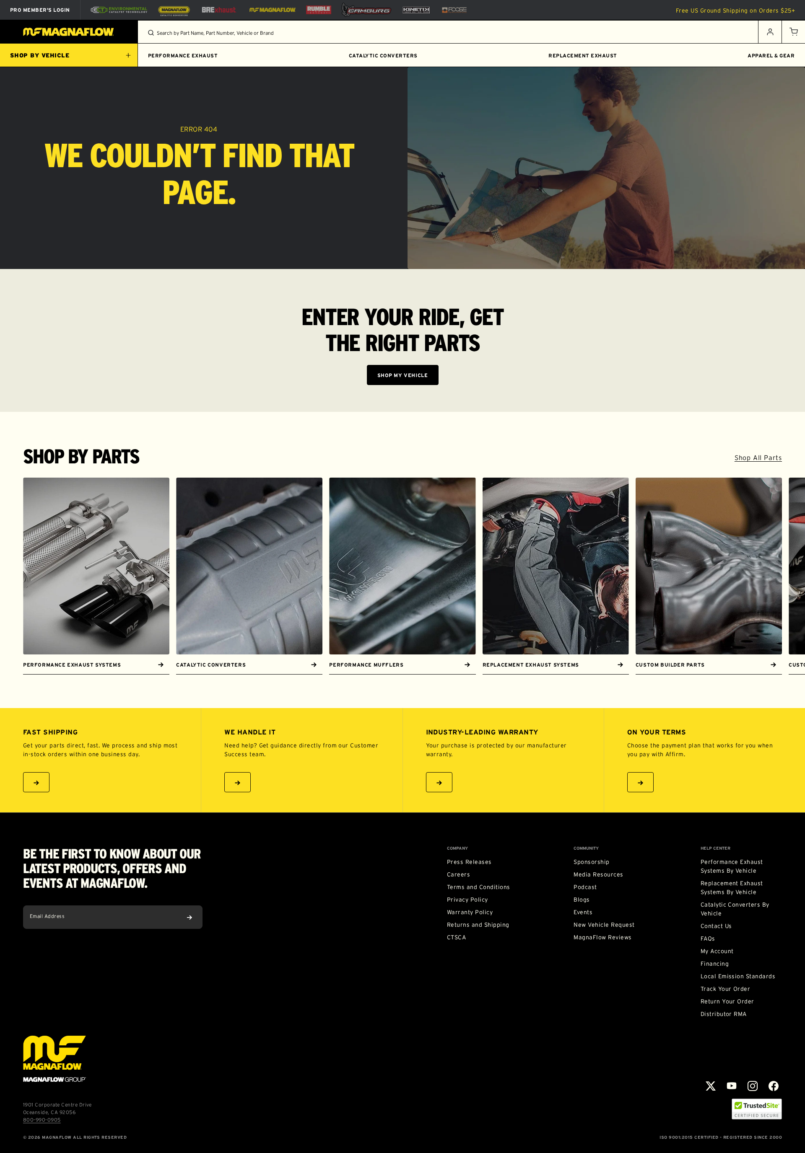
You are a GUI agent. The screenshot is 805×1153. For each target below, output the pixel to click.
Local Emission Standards (738, 976)
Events (583, 912)
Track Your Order (725, 988)
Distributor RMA (724, 1014)
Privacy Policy (467, 899)
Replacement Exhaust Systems (531, 664)
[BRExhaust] (219, 10)
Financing (715, 963)
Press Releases (469, 861)
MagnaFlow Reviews (602, 937)
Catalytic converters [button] (383, 55)
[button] (793, 32)
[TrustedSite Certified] (757, 1109)
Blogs (581, 899)
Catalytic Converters (211, 664)
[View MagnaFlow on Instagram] (752, 1086)
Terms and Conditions (478, 887)
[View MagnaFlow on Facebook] (773, 1086)
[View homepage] (69, 32)
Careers (458, 874)
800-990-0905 (42, 1119)
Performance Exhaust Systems (72, 664)
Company (457, 848)
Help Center (715, 848)
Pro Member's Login (40, 10)
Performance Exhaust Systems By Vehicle (732, 866)
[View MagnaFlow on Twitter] (710, 1086)
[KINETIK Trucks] (416, 9)
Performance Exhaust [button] (183, 55)
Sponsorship (591, 861)
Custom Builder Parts (670, 664)
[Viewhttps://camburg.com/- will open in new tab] (366, 10)
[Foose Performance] (454, 10)
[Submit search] (151, 33)
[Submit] (189, 917)
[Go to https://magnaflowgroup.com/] (54, 1059)
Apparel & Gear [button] (771, 55)
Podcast (585, 887)
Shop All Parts (758, 457)
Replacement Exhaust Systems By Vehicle (732, 887)
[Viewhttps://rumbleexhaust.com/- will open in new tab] (318, 9)
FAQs (708, 938)
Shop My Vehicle (402, 375)
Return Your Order (727, 1001)
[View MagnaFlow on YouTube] (731, 1086)
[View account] (770, 32)
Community (586, 848)
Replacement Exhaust (582, 55)
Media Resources (598, 874)
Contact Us (716, 926)
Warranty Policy (470, 912)
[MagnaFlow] (271, 9)
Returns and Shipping (478, 924)
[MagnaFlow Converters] (174, 10)
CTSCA (456, 937)
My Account (717, 951)
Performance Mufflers (366, 664)
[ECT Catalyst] (119, 10)
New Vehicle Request (604, 924)
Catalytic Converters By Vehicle (735, 909)
